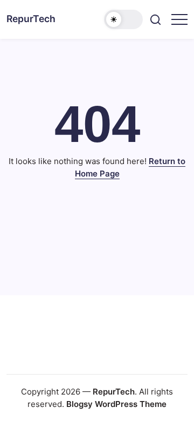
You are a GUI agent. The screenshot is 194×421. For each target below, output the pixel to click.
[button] (123, 19)
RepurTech (31, 18)
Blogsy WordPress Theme (116, 404)
